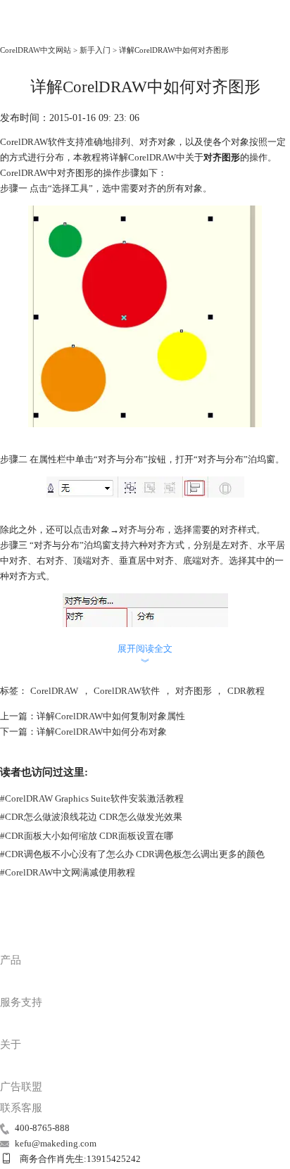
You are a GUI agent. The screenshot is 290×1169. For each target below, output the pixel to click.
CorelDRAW (29, 31)
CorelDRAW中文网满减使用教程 (67, 872)
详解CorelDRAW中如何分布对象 (102, 731)
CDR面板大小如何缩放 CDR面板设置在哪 (86, 835)
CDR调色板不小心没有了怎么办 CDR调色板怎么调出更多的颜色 (132, 854)
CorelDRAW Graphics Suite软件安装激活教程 (92, 798)
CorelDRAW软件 (127, 690)
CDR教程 (246, 690)
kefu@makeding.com (55, 1143)
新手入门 (95, 50)
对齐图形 (193, 690)
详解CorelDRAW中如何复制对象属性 (111, 716)
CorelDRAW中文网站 (35, 50)
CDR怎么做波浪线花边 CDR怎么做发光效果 (91, 816)
